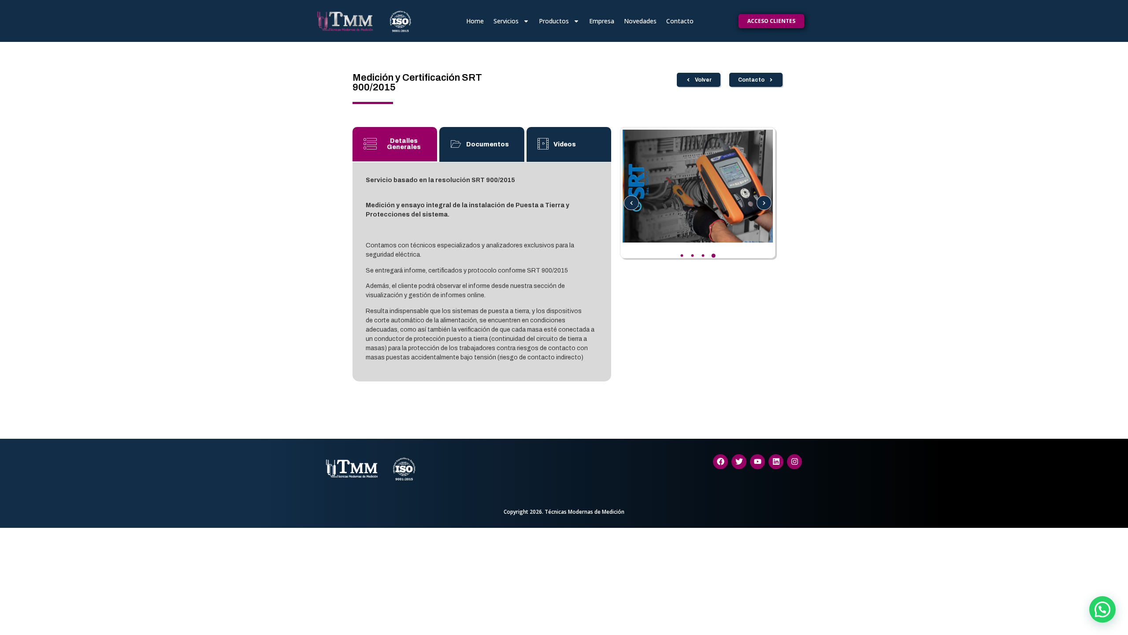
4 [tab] (713, 255)
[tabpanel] (698, 186)
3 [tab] (702, 255)
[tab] (394, 144)
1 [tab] (681, 255)
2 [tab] (692, 255)
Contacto (680, 21)
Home (475, 21)
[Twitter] (738, 461)
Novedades (640, 21)
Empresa (601, 21)
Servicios (506, 21)
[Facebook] (720, 461)
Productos (554, 21)
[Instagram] (794, 461)
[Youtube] (757, 461)
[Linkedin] (775, 461)
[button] (1102, 609)
